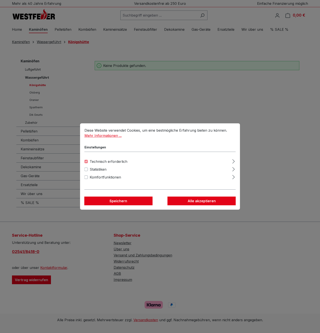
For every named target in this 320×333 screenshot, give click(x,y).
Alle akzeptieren (202, 201)
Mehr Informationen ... (103, 135)
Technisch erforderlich (108, 161)
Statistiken (98, 169)
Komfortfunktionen (105, 177)
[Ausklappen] (233, 160)
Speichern (118, 201)
